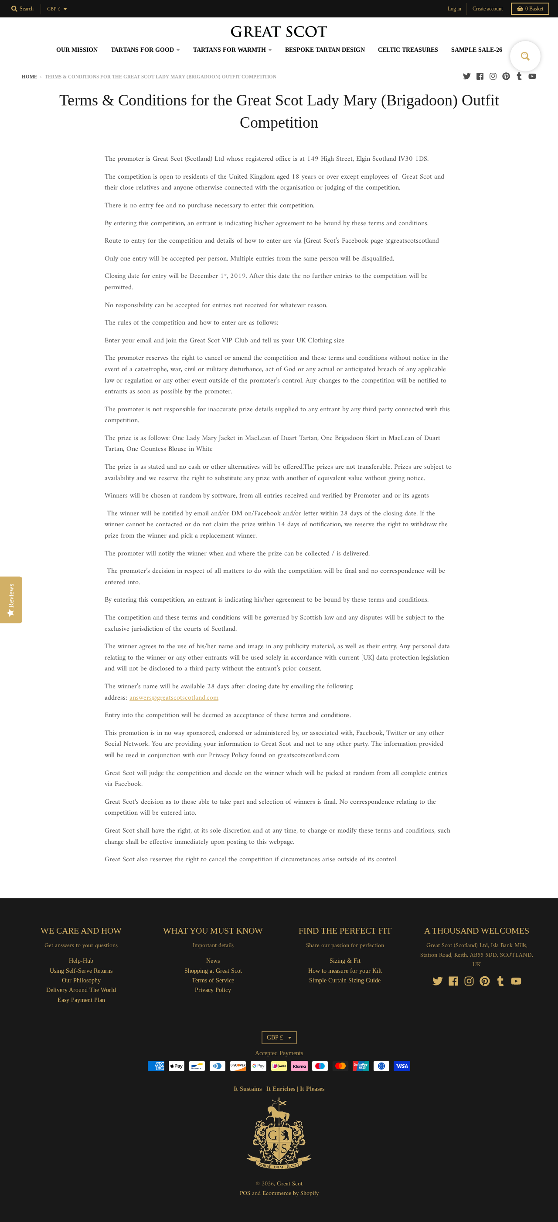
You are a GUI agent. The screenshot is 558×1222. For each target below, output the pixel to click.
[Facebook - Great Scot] (480, 76)
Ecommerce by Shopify (290, 1193)
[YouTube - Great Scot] (532, 76)
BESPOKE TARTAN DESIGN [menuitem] (325, 50)
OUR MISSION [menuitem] (77, 50)
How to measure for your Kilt (345, 971)
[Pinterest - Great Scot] (506, 76)
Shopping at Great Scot (213, 971)
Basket (534, 9)
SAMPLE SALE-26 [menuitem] (476, 50)
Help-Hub (81, 961)
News (213, 961)
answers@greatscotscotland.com (173, 698)
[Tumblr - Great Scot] (519, 76)
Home (29, 76)
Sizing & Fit (345, 961)
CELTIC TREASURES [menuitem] (408, 50)
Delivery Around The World (81, 990)
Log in (454, 9)
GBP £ (54, 9)
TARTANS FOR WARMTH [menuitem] (229, 50)
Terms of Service (213, 980)
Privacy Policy (213, 990)
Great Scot (290, 1183)
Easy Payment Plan (81, 1000)
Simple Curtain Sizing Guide (345, 980)
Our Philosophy (81, 980)
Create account (488, 9)
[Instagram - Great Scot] (493, 76)
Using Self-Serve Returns (81, 971)
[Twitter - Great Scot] (467, 76)
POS (245, 1193)
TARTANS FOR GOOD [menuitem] (142, 50)
